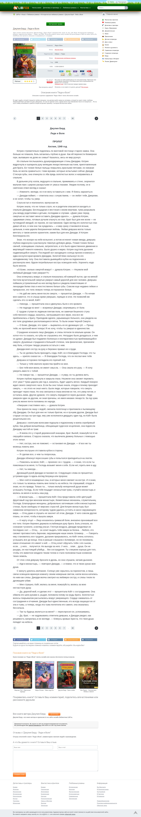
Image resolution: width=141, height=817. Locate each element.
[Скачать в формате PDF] (89, 75)
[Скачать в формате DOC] (82, 75)
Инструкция (84, 87)
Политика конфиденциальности (107, 803)
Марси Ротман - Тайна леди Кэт (44, 690)
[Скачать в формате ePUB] (69, 75)
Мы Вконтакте (89, 39)
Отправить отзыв (19, 774)
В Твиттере (37, 39)
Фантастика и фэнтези (111, 20)
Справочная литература (112, 50)
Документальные (110, 31)
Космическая (45, 794)
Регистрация (122, 2)
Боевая (43, 787)
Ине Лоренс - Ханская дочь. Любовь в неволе (88, 691)
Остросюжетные (74, 794)
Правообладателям (103, 801)
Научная (43, 796)
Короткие (72, 789)
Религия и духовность (111, 47)
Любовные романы (70, 8)
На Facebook (20, 39)
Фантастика (84, 8)
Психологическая (46, 798)
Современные (73, 796)
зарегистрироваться (35, 725)
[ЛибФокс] (21, 7)
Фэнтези (43, 803)
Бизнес (107, 45)
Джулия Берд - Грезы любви (66, 690)
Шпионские (16, 803)
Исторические (17, 794)
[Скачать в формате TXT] (76, 75)
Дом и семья (108, 42)
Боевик (15, 787)
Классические (17, 796)
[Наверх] (136, 813)
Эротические (73, 798)
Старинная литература (111, 53)
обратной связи (70, 814)
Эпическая (44, 805)
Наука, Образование (111, 28)
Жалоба (50, 82)
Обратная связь (102, 805)
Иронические (17, 791)
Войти (112, 2)
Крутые (15, 798)
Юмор (106, 56)
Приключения (109, 36)
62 (72, 118)
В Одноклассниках (73, 39)
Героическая (45, 789)
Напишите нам (59, 84)
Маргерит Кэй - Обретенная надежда (22, 691)
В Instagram (54, 39)
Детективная (45, 791)
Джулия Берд (59, 49)
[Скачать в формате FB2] (62, 75)
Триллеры (16, 801)
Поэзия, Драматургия (111, 61)
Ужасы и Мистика (46, 801)
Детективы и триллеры (51, 8)
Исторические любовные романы (65, 58)
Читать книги (36, 8)
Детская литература (111, 39)
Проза (106, 33)
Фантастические (74, 791)
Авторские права (55, 24)
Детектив (16, 789)
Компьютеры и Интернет (112, 58)
